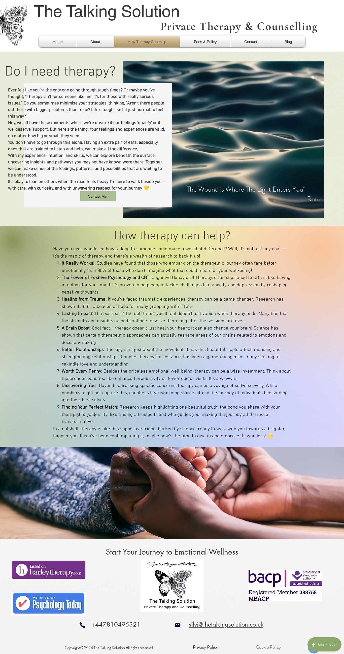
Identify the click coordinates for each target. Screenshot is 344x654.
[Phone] (82, 625)
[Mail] (177, 625)
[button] (95, 41)
